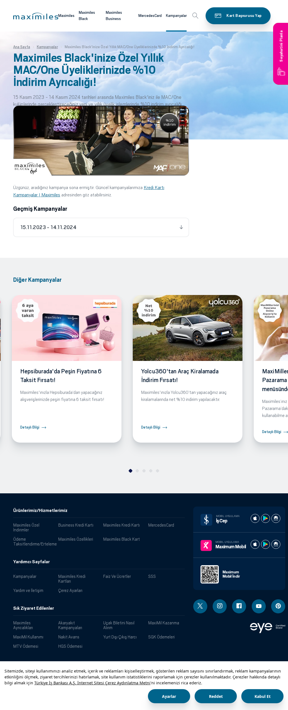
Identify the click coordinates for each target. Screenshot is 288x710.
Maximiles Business (114, 15)
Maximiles (66, 16)
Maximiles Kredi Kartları (72, 578)
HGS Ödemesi (70, 646)
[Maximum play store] (265, 544)
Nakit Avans (68, 636)
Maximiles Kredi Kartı (121, 525)
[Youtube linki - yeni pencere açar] (259, 606)
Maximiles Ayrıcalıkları (23, 625)
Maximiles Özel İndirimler (26, 527)
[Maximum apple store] (255, 544)
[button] (35, 16)
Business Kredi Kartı (75, 525)
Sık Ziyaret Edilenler (33, 608)
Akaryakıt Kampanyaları (70, 625)
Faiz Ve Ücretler (117, 576)
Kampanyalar (176, 16)
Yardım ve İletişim (28, 590)
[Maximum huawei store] (275, 544)
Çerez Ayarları (70, 590)
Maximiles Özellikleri (75, 539)
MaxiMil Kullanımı (28, 636)
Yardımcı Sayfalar (31, 561)
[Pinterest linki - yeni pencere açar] (278, 606)
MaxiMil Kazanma (163, 622)
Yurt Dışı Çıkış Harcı (120, 636)
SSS (152, 576)
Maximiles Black (87, 15)
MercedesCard (150, 16)
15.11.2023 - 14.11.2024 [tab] (48, 227)
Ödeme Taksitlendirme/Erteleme (33, 541)
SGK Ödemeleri (161, 636)
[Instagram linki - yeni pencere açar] (220, 606)
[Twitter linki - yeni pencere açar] (200, 606)
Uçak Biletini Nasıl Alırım (118, 625)
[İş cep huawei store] (275, 518)
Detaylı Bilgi (29, 427)
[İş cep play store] (265, 518)
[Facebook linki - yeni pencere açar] (239, 606)
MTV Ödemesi (25, 646)
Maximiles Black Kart (121, 539)
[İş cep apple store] (255, 518)
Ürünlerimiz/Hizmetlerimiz (40, 510)
